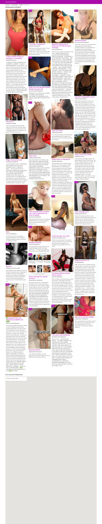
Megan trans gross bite (14, 160)
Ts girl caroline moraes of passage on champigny (15, 57)
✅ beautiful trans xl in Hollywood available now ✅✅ (14, 319)
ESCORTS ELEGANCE (10, 2)
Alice (7, 232)
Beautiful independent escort (85, 97)
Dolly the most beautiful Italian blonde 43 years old (39, 88)
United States (14, 4)
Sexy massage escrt (82, 212)
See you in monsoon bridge (84, 317)
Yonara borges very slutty (61, 236)
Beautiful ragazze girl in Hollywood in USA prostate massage (61, 45)
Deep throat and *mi (82, 260)
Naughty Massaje (35, 242)
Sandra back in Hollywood (61, 159)
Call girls (7, 4)
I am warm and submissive (61, 335)
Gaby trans (33, 156)
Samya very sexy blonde (83, 154)
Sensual (8, 266)
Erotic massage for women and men (38, 277)
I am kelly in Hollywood (37, 44)
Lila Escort (9, 121)
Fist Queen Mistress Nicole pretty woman (61, 274)
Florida (21, 4)
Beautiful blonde (34, 350)
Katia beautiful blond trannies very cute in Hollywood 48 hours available (39, 213)
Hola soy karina (57, 131)
